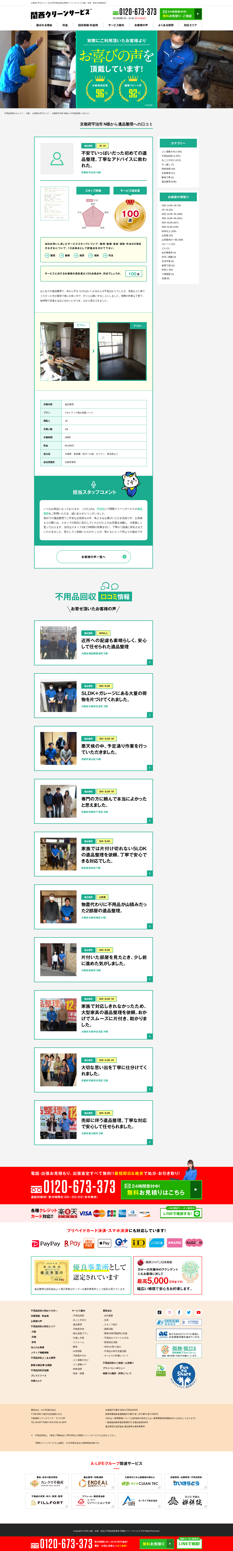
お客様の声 (141, 25)
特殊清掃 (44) (168, 168)
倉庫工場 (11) (168, 265)
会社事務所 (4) (169, 252)
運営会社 (107, 1310)
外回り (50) (167, 269)
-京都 (33, 1336)
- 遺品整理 (77, 1324)
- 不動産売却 (78, 1328)
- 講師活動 (108, 1328)
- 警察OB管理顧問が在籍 (115, 1333)
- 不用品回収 (78, 1315)
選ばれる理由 (44, 25)
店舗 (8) (165, 278)
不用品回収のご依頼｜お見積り (118, 1362)
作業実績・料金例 (40, 1315)
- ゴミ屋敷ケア (79, 1364)
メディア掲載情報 (40, 1352)
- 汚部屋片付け (79, 1355)
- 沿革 (106, 1319)
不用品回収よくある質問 (43, 1357)
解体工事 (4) (168, 177)
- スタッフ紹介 (110, 1324)
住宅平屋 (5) (168, 261)
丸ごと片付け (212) (171, 160)
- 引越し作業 (78, 1337)
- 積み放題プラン (80, 1333)
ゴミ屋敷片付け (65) (172, 151)
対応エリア (190, 25)
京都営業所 (70, 462)
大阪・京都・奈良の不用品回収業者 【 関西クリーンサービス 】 (115, 1530)
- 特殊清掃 (77, 1368)
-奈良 (33, 1342)
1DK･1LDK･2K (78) (171, 205)
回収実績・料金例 (88, 25)
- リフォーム (78, 1342)
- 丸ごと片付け (79, 1319)
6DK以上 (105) (169, 231)
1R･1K (102, 145)
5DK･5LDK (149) (170, 226)
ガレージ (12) (168, 243)
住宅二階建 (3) (169, 256)
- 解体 (75, 1346)
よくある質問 (166, 25)
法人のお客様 (37, 1347)
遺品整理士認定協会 (45, 1289)
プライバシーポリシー (114, 1368)
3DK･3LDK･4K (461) (172, 218)
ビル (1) (165, 248)
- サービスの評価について (116, 1355)
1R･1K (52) (167, 209)
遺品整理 (88, 145)
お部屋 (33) (167, 235)
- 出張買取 (77, 1351)
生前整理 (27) (168, 172)
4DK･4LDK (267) (170, 222)
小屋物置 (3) (168, 273)
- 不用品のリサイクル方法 (116, 1337)
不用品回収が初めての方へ (44, 1310)
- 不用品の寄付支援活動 (114, 1351)
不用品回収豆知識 (40, 1370)
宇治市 (100, 509)
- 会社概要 (108, 1315)
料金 (65, 25)
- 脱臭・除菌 (78, 1373)
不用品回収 (167, 155)
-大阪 (33, 1331)
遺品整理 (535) (169, 181)
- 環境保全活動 (110, 1342)
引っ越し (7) (168, 164)
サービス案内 (116, 25)
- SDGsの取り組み (112, 1346)
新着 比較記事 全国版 (41, 1365)
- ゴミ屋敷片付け (80, 1359)
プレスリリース (38, 1375)
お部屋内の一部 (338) (172, 239)
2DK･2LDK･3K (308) (172, 213)
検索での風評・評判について (117, 1373)
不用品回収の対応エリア (43, 1326)
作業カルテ (36, 1380)
